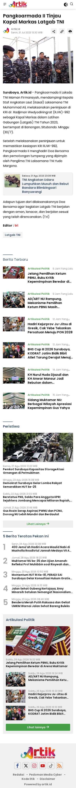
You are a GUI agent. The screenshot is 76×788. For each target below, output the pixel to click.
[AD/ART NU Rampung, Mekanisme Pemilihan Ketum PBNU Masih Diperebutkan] (14, 301)
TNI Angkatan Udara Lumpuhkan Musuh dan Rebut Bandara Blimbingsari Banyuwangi (45, 186)
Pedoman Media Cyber (45, 775)
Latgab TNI (12, 235)
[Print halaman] (70, 31)
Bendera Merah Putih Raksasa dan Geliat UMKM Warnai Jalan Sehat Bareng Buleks (41, 604)
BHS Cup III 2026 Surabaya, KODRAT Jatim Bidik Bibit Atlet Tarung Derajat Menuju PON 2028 (50, 355)
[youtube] (42, 765)
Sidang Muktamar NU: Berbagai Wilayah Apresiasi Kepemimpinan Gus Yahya (50, 404)
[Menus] (5, 4)
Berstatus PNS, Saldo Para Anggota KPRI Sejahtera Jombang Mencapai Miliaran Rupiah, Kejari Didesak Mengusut (36, 498)
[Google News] (51, 765)
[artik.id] (17, 4)
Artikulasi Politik (39, 268)
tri (16, 225)
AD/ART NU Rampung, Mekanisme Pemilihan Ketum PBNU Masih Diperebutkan (45, 305)
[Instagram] (34, 765)
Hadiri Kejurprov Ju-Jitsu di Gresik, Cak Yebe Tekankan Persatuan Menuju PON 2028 (50, 328)
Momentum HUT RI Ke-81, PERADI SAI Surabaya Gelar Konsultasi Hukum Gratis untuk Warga (41, 576)
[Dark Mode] (66, 4)
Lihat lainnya (36, 727)
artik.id (15, 29)
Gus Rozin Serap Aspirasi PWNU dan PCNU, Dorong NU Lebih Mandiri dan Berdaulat (33, 512)
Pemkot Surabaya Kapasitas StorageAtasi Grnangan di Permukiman (33, 471)
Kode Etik (28, 779)
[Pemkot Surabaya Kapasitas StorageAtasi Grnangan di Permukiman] (38, 447)
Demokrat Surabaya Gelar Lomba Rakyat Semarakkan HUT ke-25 (32, 484)
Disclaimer (47, 779)
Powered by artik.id (38, 784)
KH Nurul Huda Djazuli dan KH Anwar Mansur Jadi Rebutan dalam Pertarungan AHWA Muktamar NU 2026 (48, 382)
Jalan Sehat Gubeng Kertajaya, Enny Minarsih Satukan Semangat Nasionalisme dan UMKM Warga (42, 590)
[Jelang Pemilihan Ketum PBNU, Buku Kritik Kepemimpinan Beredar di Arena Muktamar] (14, 276)
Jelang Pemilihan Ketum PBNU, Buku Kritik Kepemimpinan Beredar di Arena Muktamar (48, 279)
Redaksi (18, 775)
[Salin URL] (62, 31)
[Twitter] (26, 765)
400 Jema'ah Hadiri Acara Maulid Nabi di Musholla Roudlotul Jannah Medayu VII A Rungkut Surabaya (41, 548)
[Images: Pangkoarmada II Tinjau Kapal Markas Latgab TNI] (38, 60)
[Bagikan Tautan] (54, 31)
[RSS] (59, 765)
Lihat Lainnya (36, 524)
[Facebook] (17, 765)
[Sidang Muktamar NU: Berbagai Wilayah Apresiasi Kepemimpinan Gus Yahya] (14, 402)
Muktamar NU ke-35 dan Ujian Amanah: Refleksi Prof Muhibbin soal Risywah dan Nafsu (40, 562)
